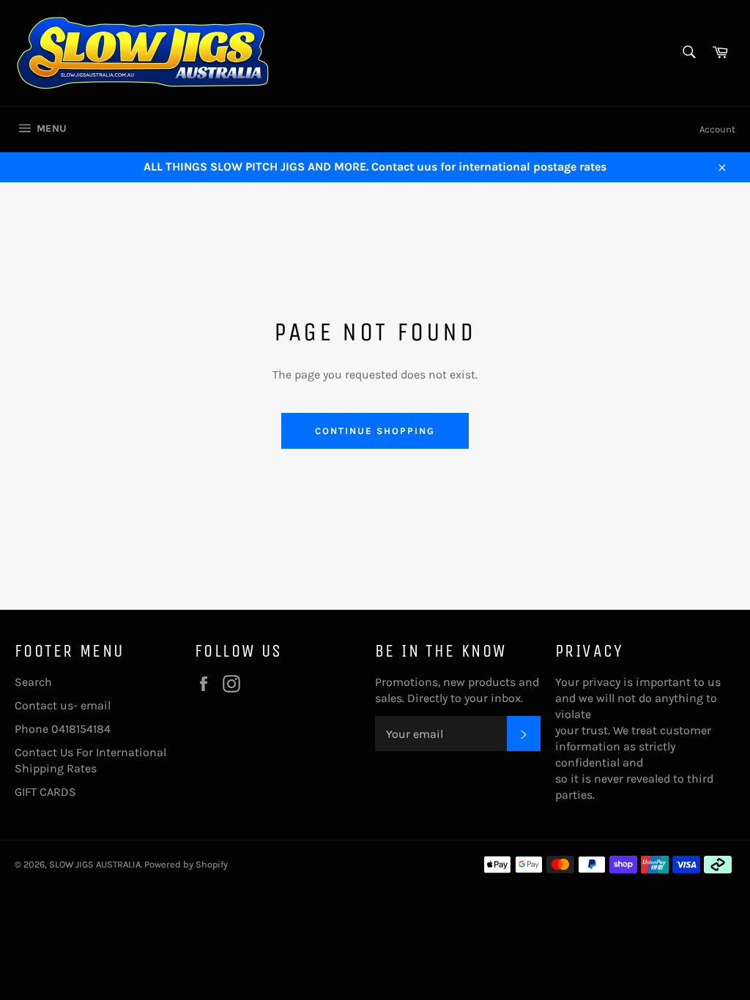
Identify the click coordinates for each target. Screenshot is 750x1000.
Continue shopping (374, 430)
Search (33, 682)
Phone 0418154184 (63, 729)
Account (717, 129)
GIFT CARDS (45, 792)
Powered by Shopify (186, 864)
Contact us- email (63, 705)
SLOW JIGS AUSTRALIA (95, 864)
